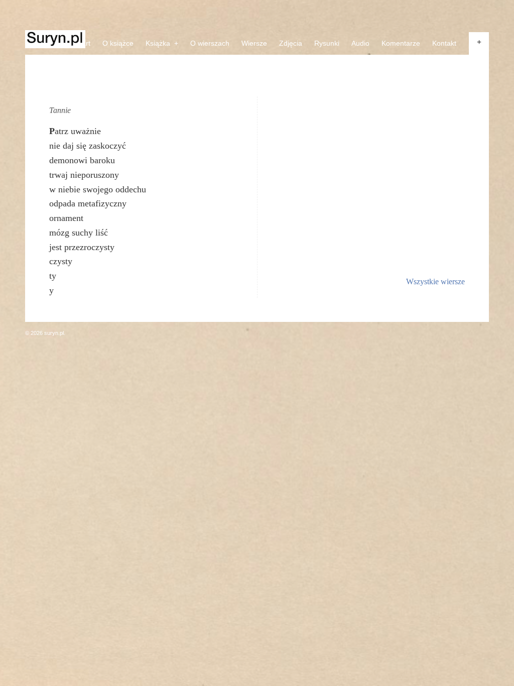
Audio (360, 43)
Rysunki (326, 43)
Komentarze (400, 43)
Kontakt (444, 43)
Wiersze (254, 43)
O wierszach (209, 43)
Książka (162, 43)
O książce (118, 43)
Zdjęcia (290, 43)
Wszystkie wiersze (435, 281)
